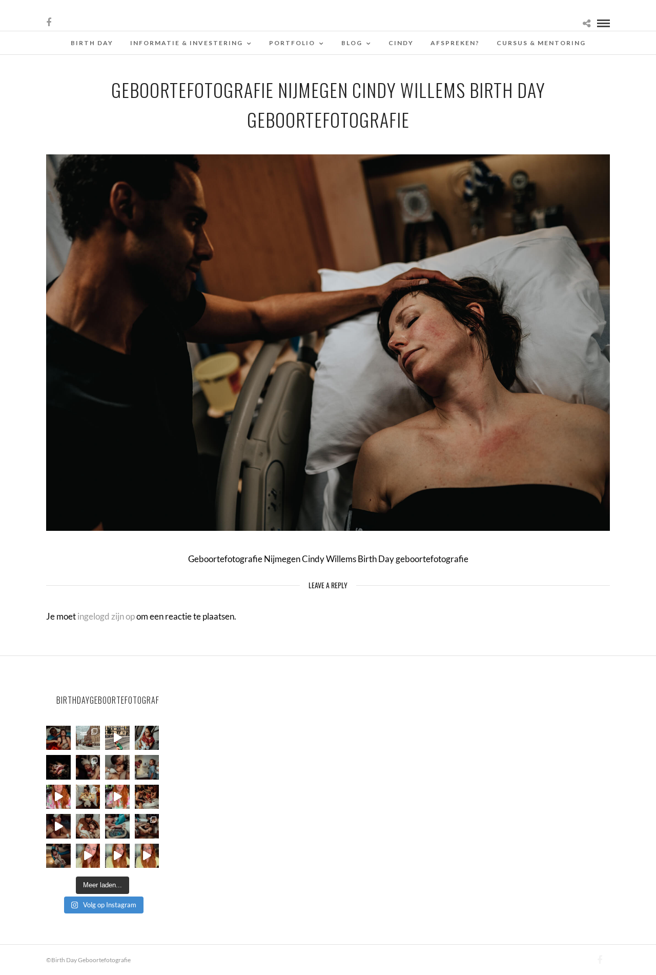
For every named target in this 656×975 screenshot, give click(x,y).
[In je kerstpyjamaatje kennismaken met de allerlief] (88, 767)
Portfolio (292, 43)
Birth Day (92, 43)
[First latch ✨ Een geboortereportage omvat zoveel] (147, 738)
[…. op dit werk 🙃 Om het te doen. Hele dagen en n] (88, 797)
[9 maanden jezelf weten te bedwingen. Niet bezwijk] (147, 826)
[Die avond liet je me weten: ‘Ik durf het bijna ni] (58, 738)
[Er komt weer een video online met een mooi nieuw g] (88, 826)
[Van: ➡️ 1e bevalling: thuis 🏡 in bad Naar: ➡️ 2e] (58, 826)
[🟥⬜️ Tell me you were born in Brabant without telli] (147, 767)
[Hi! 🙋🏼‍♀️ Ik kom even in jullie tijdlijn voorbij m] (58, 856)
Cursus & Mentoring (541, 43)
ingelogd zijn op (106, 616)
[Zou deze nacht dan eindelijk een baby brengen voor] (117, 856)
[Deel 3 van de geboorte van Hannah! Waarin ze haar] (58, 797)
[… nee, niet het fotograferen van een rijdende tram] (117, 738)
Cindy (401, 43)
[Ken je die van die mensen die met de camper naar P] (88, 738)
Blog (351, 43)
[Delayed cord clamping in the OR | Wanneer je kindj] (58, 767)
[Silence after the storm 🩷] (117, 767)
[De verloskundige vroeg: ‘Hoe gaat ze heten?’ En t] (117, 797)
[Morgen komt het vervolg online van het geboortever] (147, 797)
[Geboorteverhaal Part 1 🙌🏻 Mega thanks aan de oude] (147, 856)
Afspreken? (455, 43)
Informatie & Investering (186, 43)
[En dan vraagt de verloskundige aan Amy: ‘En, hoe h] (88, 856)
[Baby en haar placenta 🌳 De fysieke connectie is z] (117, 826)
